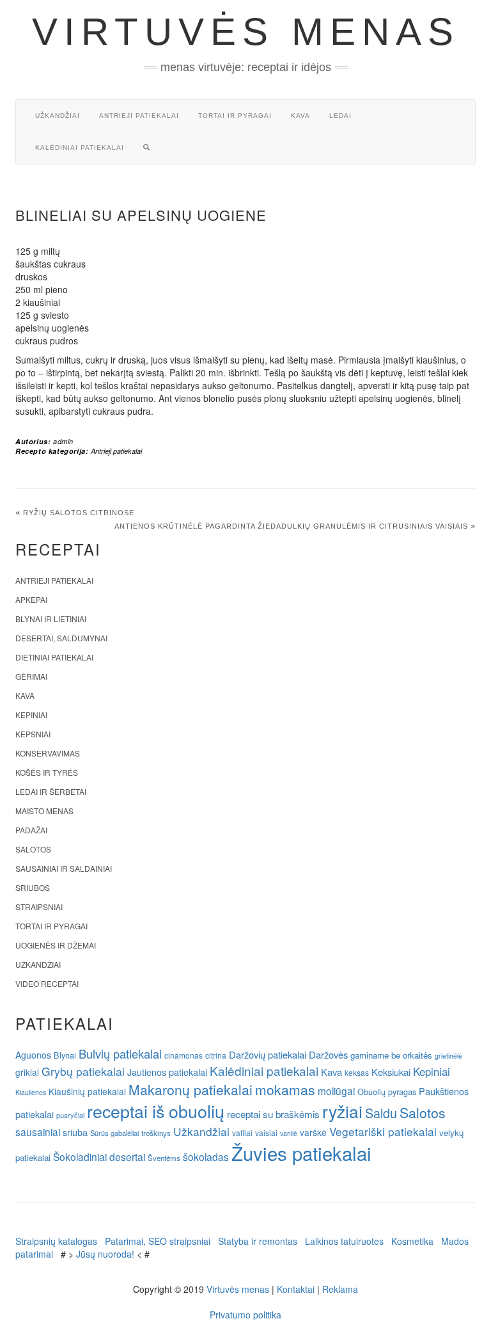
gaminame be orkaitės (391, 1055)
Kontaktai (296, 1289)
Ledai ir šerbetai (50, 791)
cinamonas (183, 1055)
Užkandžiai (57, 115)
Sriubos (32, 887)
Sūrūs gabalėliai (114, 1133)
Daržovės (328, 1054)
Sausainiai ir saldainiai (63, 868)
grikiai (27, 1072)
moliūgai (336, 1091)
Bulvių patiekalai (120, 1053)
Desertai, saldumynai (61, 637)
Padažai (31, 829)
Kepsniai (33, 733)
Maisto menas (44, 810)
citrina (215, 1055)
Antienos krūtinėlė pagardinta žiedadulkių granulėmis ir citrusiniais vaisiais (291, 526)
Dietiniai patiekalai (54, 657)
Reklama (340, 1289)
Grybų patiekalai (83, 1071)
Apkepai (31, 599)
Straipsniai (39, 906)
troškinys (156, 1133)
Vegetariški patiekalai (383, 1131)
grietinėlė (448, 1056)
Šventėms (164, 1158)
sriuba (75, 1132)
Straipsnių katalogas (56, 1241)
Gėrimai (31, 676)
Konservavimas (47, 753)
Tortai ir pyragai (235, 115)
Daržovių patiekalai (267, 1054)
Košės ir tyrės (46, 772)
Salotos (33, 849)
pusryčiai (70, 1115)
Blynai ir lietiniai (50, 618)
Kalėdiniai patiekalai (79, 147)
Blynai (65, 1055)
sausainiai (37, 1132)
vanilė (288, 1133)
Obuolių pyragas (386, 1091)
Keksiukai (390, 1071)
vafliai (242, 1132)
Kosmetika (412, 1241)
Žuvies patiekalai (301, 1152)
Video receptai (47, 983)
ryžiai (342, 1111)
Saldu (381, 1112)
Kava (300, 115)
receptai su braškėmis (273, 1114)
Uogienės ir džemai (55, 945)
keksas (357, 1072)
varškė (313, 1132)
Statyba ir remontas (257, 1241)
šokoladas (206, 1156)
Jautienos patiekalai (167, 1072)
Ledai (340, 115)
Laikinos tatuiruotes (344, 1241)
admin (63, 441)
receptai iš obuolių (155, 1110)
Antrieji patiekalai (139, 115)
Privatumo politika (245, 1314)
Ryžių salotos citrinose (78, 512)
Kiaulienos (30, 1092)
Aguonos (33, 1054)
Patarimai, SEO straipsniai (157, 1241)
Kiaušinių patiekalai (87, 1091)
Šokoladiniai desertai (99, 1156)
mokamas (285, 1089)
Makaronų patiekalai (191, 1089)
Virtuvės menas (246, 31)
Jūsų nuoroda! (105, 1253)
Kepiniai (31, 714)
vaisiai (266, 1132)
